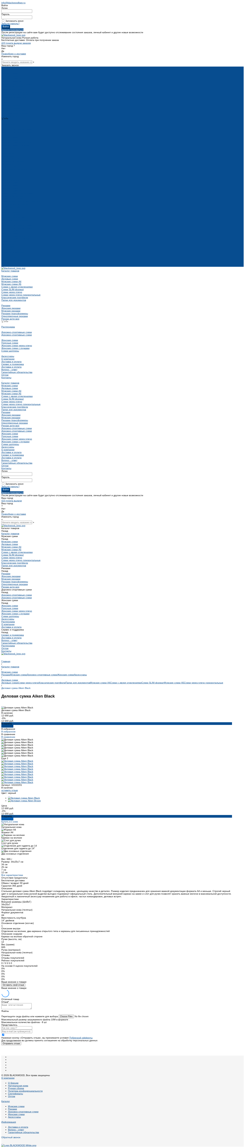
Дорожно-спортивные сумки (16, 129)
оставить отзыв (9, 790)
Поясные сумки (9, 140)
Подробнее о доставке (13, 53)
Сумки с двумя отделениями (17, 84)
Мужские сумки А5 (11, 81)
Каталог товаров (10, 180)
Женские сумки (9, 137)
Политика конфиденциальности (25, 1091)
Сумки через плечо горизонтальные (20, 92)
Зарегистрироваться (12, 29)
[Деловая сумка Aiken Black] (24, 798)
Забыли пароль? (10, 23)
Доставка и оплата (11, 164)
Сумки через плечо (11, 89)
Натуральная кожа (18, 1085)
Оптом (4, 262)
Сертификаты (15, 1093)
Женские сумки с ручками (15, 145)
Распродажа (8, 124)
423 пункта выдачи (11, 500)
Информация (8, 1122)
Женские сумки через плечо (16, 142)
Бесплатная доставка (13, 880)
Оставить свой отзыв (13, 985)
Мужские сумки (9, 73)
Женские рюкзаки (10, 105)
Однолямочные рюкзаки (14, 113)
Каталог (5, 1101)
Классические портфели (14, 94)
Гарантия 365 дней (11, 885)
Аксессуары (7, 153)
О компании (7, 246)
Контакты (6, 265)
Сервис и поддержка (12, 252)
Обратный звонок (10, 1137)
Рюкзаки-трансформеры (14, 110)
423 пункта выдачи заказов (16, 43)
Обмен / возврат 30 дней (14, 883)
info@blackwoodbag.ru (13, 2)
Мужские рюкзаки (10, 108)
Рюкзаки (5, 102)
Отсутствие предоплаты (14, 877)
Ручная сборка (16, 1088)
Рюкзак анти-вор (10, 116)
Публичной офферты (80, 1037)
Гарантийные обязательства (16, 169)
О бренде (13, 1083)
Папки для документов (13, 97)
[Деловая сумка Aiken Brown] (24, 800)
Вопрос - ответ (9, 166)
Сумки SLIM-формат (12, 86)
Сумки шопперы (10, 148)
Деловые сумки (9, 76)
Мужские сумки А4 (11, 78)
